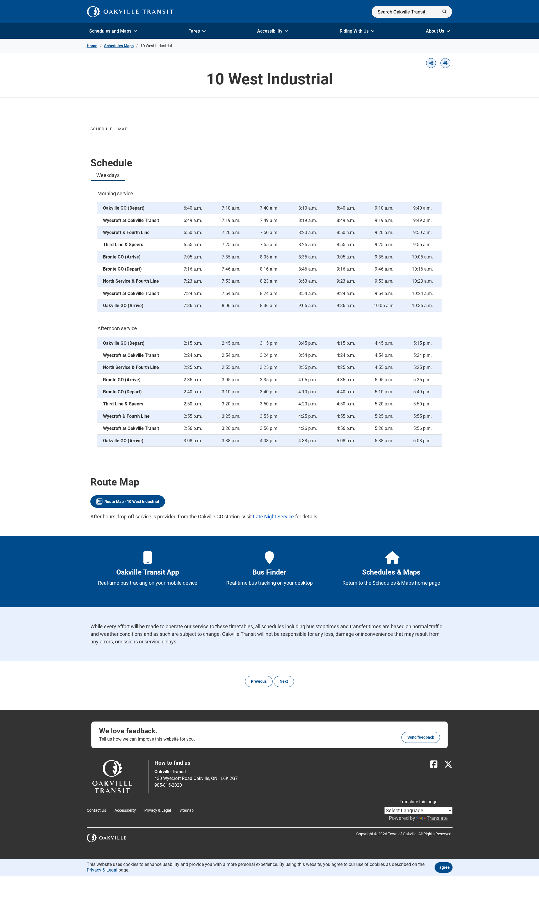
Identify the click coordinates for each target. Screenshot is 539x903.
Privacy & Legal (157, 810)
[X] (448, 764)
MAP (123, 129)
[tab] (107, 175)
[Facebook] (433, 764)
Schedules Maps (119, 46)
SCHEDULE (101, 129)
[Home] (130, 12)
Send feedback (420, 737)
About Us (435, 31)
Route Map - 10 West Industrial (131, 501)
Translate (437, 818)
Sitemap (186, 810)
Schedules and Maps (110, 31)
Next (284, 681)
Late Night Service (273, 516)
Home (92, 46)
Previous (259, 681)
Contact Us (96, 810)
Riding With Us (354, 31)
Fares (194, 31)
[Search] (412, 12)
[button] (431, 63)
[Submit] (444, 12)
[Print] (445, 63)
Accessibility (269, 31)
